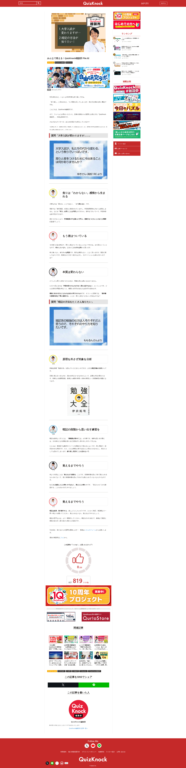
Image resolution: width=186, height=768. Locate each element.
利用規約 (63, 752)
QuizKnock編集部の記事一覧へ (78, 728)
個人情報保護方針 (74, 752)
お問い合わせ (121, 752)
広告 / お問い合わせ (124, 153)
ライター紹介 (122, 144)
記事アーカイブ (122, 148)
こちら (62, 537)
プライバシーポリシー (89, 752)
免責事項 (101, 752)
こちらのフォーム (90, 530)
